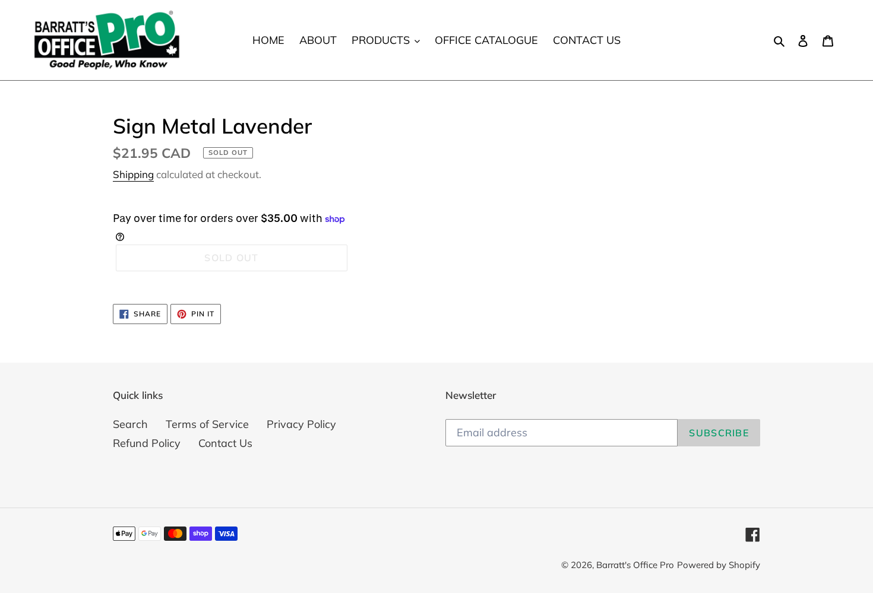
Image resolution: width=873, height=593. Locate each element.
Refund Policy (147, 443)
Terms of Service (207, 424)
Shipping (133, 174)
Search (130, 424)
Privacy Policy (301, 424)
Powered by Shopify (718, 564)
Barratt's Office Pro (635, 564)
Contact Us (225, 443)
